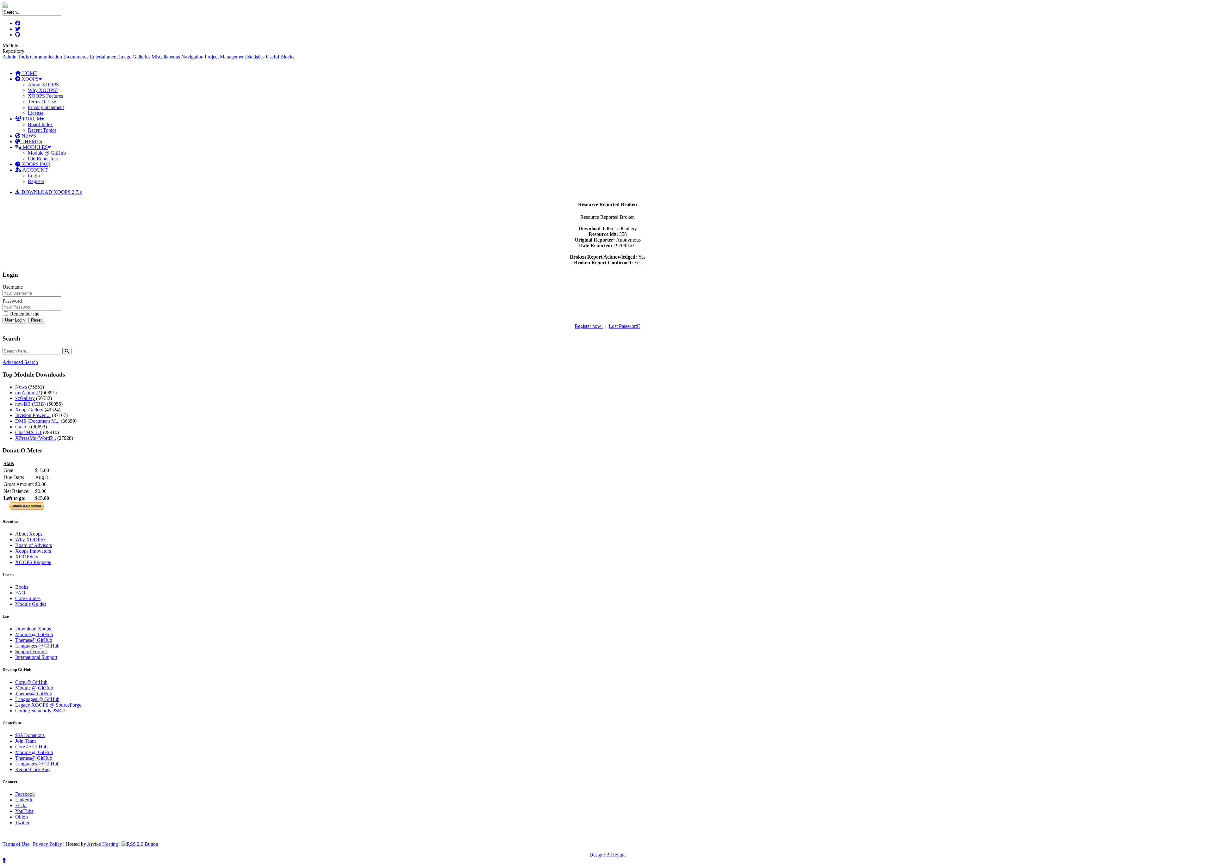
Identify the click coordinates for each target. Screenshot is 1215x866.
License (35, 113)
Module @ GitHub (47, 153)
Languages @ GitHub (37, 645)
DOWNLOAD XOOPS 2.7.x (51, 192)
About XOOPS (43, 84)
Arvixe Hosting (102, 844)
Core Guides (27, 598)
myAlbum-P (27, 392)
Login (34, 175)
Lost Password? (624, 326)
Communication (46, 56)
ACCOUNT (35, 170)
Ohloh (21, 817)
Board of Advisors (33, 545)
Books (21, 587)
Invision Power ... (33, 415)
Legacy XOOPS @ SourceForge (48, 705)
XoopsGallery (29, 409)
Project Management (225, 56)
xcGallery (25, 398)
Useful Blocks (280, 56)
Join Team (25, 741)
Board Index (40, 124)
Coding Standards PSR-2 (40, 710)
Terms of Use (16, 844)
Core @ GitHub (31, 682)
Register (36, 181)
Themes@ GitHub (33, 640)
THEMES (31, 141)
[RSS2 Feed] (140, 844)
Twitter (22, 822)
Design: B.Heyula (607, 854)
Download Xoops (33, 628)
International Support (36, 657)
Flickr (21, 805)
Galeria (22, 426)
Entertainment (104, 56)
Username (13, 287)
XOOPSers (26, 556)
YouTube (24, 811)
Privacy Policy (47, 844)
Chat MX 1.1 (28, 432)
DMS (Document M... (37, 421)
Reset (36, 320)
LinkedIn (24, 799)
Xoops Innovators (33, 551)
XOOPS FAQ (35, 164)
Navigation (192, 56)
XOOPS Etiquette (33, 562)
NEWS (28, 135)
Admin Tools (16, 56)
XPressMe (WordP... (35, 438)
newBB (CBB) (30, 404)
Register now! (589, 326)
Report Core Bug (32, 769)
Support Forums (31, 651)
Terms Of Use (42, 101)
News (21, 387)
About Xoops (28, 534)
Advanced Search (20, 362)
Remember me (24, 313)
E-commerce (76, 56)
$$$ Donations (30, 735)
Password (12, 301)
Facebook (25, 794)
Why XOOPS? (43, 90)
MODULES (35, 147)
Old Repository (43, 158)
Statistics (256, 56)
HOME (29, 73)
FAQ (20, 592)
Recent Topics (42, 130)
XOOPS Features (45, 96)
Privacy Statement (46, 107)
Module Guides (30, 604)
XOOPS (29, 79)
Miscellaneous (166, 56)
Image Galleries (134, 56)
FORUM (31, 118)
